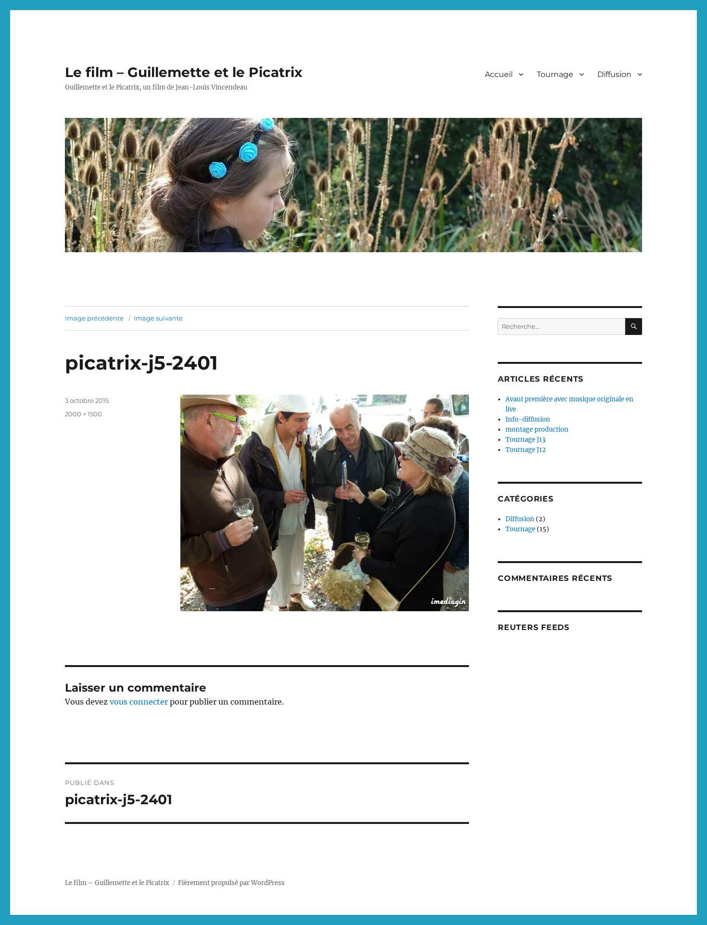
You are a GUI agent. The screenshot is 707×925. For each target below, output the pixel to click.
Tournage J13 (525, 440)
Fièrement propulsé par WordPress (231, 883)
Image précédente (94, 318)
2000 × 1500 (83, 414)
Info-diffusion (527, 419)
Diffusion (614, 74)
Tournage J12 (525, 450)
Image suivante (158, 318)
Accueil (499, 74)
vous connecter (139, 702)
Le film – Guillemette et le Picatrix (184, 72)
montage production (536, 429)
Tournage (555, 74)
